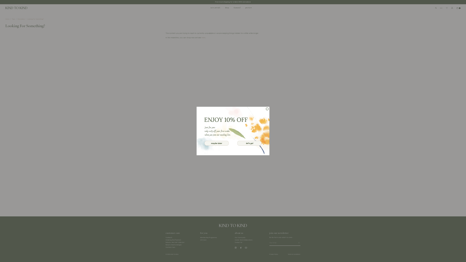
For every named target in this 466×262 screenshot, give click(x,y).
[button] (216, 143)
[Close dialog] (267, 109)
